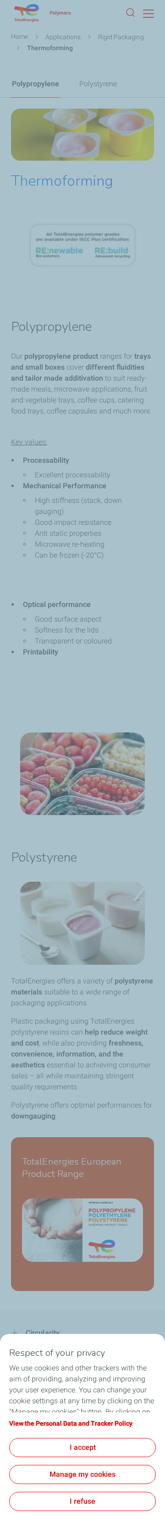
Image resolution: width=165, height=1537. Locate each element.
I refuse (82, 1501)
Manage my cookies (83, 1474)
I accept (83, 1447)
